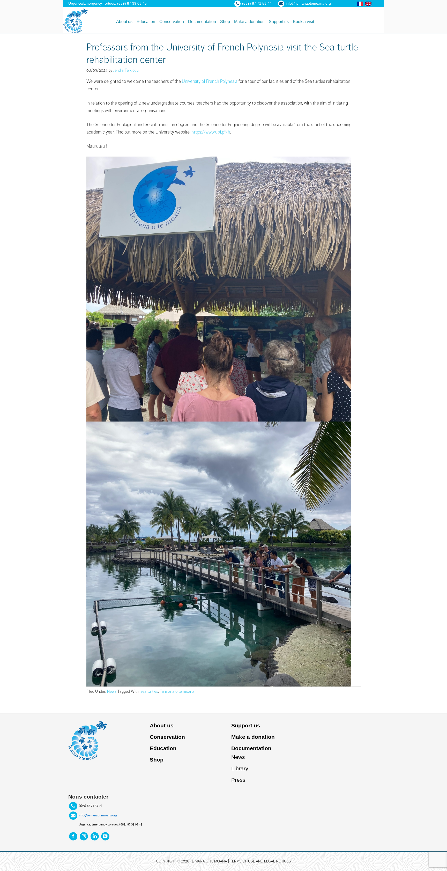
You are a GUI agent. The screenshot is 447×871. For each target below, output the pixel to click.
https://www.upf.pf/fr (210, 132)
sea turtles (149, 691)
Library (239, 768)
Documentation (251, 748)
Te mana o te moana (177, 691)
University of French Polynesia (209, 81)
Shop (156, 760)
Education (163, 748)
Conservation (167, 737)
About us (162, 725)
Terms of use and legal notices (260, 861)
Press (238, 780)
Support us (245, 725)
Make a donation (253, 737)
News (111, 691)
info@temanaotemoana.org (98, 815)
